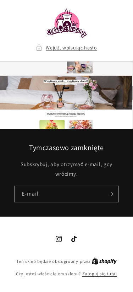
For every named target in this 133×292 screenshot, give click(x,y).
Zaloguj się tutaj (99, 274)
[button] (66, 47)
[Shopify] (104, 261)
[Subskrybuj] (110, 194)
